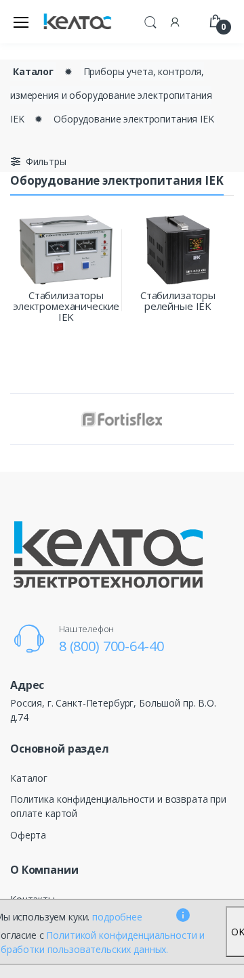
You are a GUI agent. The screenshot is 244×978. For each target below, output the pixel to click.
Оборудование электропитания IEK (134, 118)
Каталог (33, 71)
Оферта (28, 834)
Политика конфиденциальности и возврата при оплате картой (118, 806)
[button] (150, 20)
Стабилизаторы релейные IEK (178, 300)
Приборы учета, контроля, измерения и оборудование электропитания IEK (110, 95)
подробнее (117, 916)
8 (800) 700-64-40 (111, 646)
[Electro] (77, 22)
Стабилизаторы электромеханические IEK (66, 306)
